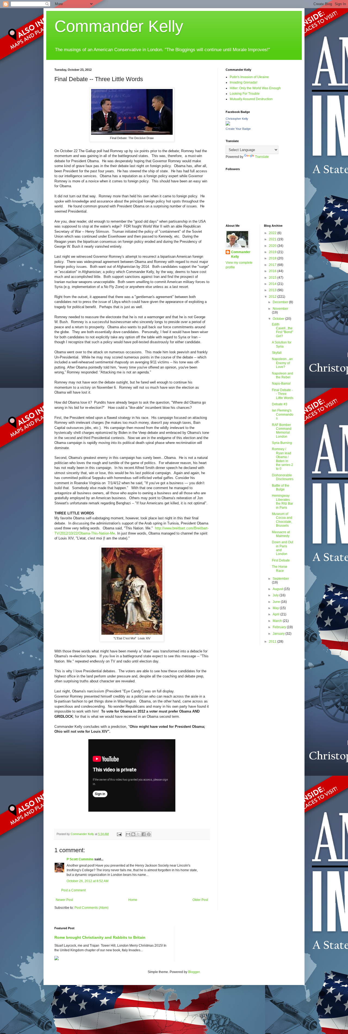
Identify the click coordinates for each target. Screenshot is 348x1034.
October (279, 319)
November (280, 309)
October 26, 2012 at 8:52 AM (87, 881)
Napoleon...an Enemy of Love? (282, 363)
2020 (273, 246)
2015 (273, 278)
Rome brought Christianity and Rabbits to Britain (99, 937)
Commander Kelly (118, 26)
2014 (273, 284)
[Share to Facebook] (143, 834)
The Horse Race (279, 568)
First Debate (281, 560)
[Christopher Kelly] (228, 124)
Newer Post (64, 900)
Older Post (200, 900)
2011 (273, 641)
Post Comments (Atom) (91, 908)
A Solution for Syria (281, 344)
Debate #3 (279, 404)
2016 (273, 271)
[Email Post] (119, 834)
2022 (273, 233)
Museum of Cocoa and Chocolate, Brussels (282, 519)
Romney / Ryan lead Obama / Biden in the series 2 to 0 (282, 459)
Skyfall (277, 353)
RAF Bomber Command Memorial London (281, 430)
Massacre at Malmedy (281, 534)
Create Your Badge (238, 128)
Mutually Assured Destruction (251, 99)
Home (132, 900)
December (281, 302)
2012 (273, 297)
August (278, 589)
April (276, 614)
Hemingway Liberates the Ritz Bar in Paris (282, 501)
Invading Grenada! (243, 82)
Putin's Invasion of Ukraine (249, 77)
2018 (273, 258)
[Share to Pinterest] (148, 834)
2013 (273, 290)
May (276, 608)
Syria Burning (282, 443)
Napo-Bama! (281, 383)
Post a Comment (73, 890)
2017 (273, 265)
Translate (262, 157)
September (281, 579)
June (277, 602)
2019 (273, 252)
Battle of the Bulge (280, 487)
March (278, 621)
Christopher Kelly (237, 118)
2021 (273, 239)
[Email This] (128, 834)
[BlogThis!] (133, 834)
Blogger (194, 972)
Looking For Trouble (245, 94)
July (276, 595)
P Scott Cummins (80, 859)
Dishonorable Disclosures (282, 477)
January (279, 634)
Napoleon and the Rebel (282, 375)
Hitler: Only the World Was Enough (255, 88)
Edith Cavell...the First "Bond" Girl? (282, 330)
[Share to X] (138, 834)
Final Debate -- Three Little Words (282, 394)
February (280, 627)
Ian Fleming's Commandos (282, 414)
